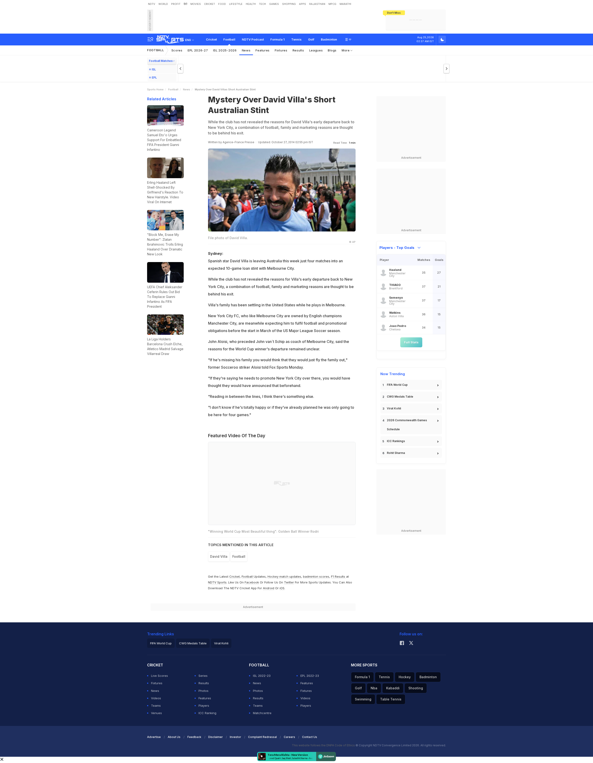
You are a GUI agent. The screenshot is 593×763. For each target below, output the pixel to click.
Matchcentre (262, 713)
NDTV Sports (217, 582)
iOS (282, 588)
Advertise (154, 737)
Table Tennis (390, 699)
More (346, 50)
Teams (156, 705)
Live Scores (159, 676)
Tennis (296, 39)
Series (203, 676)
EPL (154, 77)
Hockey (405, 677)
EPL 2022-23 (309, 676)
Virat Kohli (394, 408)
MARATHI (345, 4)
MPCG (332, 4)
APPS (302, 4)
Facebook (252, 582)
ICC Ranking (207, 713)
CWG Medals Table (400, 396)
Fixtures (281, 50)
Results (298, 50)
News (246, 50)
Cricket (211, 39)
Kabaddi (393, 688)
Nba (374, 688)
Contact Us (309, 737)
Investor (235, 737)
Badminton (329, 39)
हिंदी (185, 4)
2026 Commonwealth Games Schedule (407, 424)
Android (268, 588)
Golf (311, 39)
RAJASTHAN (317, 4)
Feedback (194, 737)
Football (229, 39)
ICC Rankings (396, 441)
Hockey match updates (284, 576)
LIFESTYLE (236, 4)
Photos (203, 691)
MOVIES (195, 4)
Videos (156, 698)
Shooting (415, 688)
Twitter (289, 582)
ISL (154, 69)
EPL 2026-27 (198, 50)
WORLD (163, 4)
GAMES (274, 4)
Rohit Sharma (396, 453)
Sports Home (155, 89)
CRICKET (209, 4)
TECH (262, 4)
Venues (156, 713)
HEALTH (251, 4)
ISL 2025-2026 (225, 50)
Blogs (332, 50)
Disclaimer (215, 737)
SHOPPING (289, 4)
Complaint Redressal (262, 737)
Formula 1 (277, 39)
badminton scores (316, 576)
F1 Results (338, 576)
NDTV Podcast (253, 39)
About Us (174, 737)
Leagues (316, 50)
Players (204, 705)
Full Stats (411, 342)
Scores (177, 50)
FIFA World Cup (397, 384)
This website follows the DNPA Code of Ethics (324, 745)
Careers (289, 737)
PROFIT (175, 4)
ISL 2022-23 (262, 676)
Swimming (363, 699)
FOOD (222, 4)
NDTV (151, 4)
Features (262, 50)
